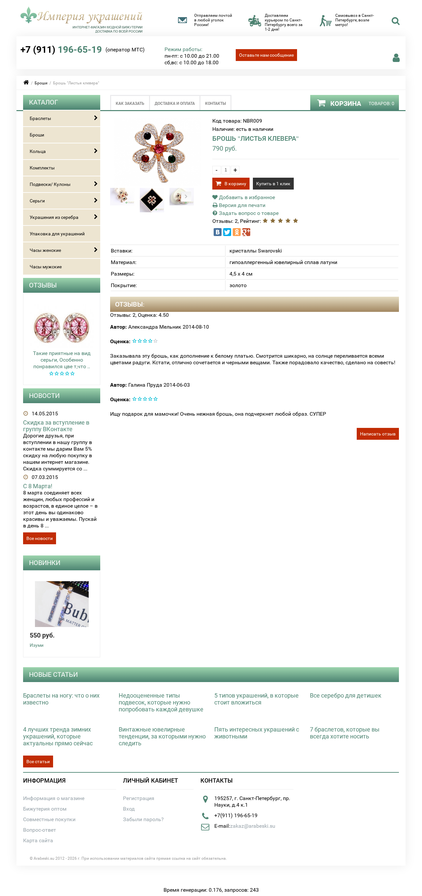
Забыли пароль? (143, 819)
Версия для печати (241, 205)
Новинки (44, 563)
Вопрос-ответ (39, 830)
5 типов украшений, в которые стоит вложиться (256, 699)
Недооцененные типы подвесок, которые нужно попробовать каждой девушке (161, 702)
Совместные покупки (49, 819)
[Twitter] (227, 232)
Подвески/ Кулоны (50, 184)
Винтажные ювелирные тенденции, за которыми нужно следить (162, 736)
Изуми (37, 645)
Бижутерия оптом (45, 809)
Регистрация (138, 798)
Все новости (39, 538)
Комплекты (42, 167)
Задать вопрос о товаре (248, 213)
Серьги (37, 200)
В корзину (235, 183)
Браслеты (40, 118)
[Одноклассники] (237, 232)
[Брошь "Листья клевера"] (158, 184)
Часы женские (45, 250)
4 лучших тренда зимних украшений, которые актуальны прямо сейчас (58, 736)
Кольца (38, 151)
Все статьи (38, 761)
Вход (129, 809)
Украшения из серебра (54, 217)
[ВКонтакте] (218, 232)
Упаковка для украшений (57, 233)
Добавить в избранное (246, 197)
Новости (44, 396)
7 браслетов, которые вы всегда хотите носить (344, 733)
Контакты (215, 103)
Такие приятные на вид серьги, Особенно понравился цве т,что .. (62, 360)
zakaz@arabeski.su (252, 826)
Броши (41, 83)
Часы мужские (46, 266)
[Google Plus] (246, 232)
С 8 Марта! (37, 486)
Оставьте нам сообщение (266, 55)
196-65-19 (61, 49)
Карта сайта (38, 840)
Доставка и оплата (175, 103)
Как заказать (130, 103)
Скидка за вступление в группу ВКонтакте (56, 426)
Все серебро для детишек (345, 695)
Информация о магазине (53, 798)
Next (186, 197)
